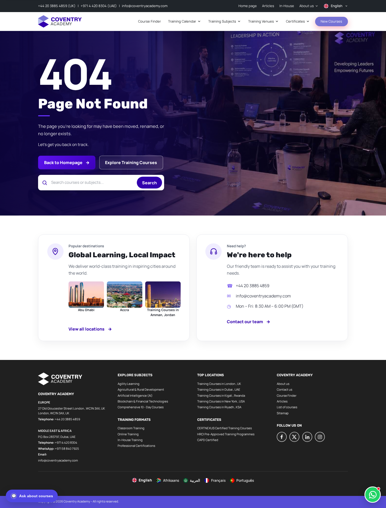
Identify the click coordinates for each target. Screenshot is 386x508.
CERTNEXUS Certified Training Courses (224, 428)
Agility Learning (128, 384)
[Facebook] (282, 437)
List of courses (287, 407)
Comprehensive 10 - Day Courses (141, 407)
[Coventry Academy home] (60, 21)
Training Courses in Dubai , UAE (218, 389)
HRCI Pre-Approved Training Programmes (225, 434)
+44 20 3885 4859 (252, 286)
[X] (294, 437)
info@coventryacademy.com (145, 5)
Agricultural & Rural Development (141, 389)
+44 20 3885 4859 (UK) (57, 5)
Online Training (128, 434)
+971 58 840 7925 (67, 449)
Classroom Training (131, 428)
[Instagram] (320, 437)
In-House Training (130, 440)
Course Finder (286, 395)
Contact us (284, 389)
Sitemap (283, 413)
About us (283, 384)
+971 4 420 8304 (66, 442)
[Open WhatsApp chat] (372, 494)
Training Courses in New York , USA (221, 401)
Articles (282, 401)
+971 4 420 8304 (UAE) (99, 5)
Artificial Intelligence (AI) (135, 395)
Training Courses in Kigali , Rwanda (221, 395)
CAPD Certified (207, 440)
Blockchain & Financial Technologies (143, 401)
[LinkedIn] (307, 437)
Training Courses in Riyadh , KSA (219, 407)
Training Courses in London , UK (219, 384)
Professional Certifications (136, 446)
